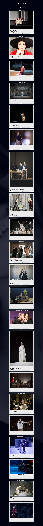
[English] (37, 1)
